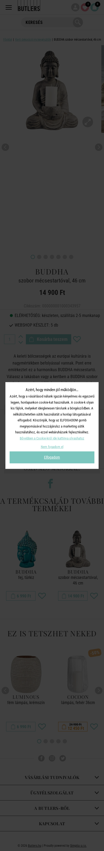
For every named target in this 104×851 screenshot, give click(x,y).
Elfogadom (52, 457)
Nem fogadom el (52, 447)
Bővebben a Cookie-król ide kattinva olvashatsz (52, 438)
